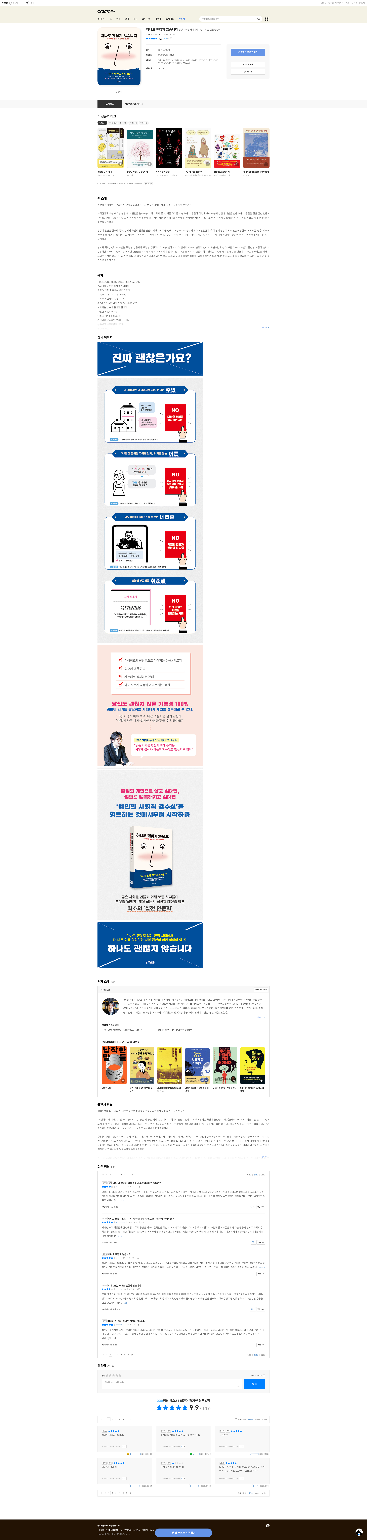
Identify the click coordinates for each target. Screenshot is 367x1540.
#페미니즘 (143, 123)
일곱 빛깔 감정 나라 (222, 171)
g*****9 (196, 1454)
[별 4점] (110, 1375)
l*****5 (119, 1325)
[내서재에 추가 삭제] (119, 164)
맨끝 (132, 1174)
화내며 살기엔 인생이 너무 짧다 (256, 171)
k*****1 (119, 1187)
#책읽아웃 (133, 123)
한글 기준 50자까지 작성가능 (114, 1382)
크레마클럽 (106, 11)
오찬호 (148, 34)
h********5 (135, 1486)
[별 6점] (113, 1375)
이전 (107, 1174)
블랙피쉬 (157, 34)
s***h (118, 1258)
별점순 (262, 1174)
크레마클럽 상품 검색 (210, 18)
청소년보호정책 (125, 1530)
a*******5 (120, 1222)
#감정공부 (102, 123)
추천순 (256, 1174)
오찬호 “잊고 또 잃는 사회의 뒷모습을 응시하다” (122, 1030)
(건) (166, 38)
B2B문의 (136, 1530)
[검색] (27, 3)
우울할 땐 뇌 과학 (104, 171)
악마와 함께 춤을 (163, 171)
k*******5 (194, 1486)
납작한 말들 (107, 1088)
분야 (32, 3)
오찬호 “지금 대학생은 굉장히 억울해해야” (174, 1030)
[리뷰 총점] (152, 38)
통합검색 (14, 3)
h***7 (255, 1486)
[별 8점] (116, 1375)
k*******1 (254, 1454)
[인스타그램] (268, 1525)
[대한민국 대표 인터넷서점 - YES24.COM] (5, 3)
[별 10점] (119, 1375)
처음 (103, 1174)
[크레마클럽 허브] (267, 19)
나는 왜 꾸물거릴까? (193, 171)
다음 (128, 1174)
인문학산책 (166, 50)
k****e (119, 1289)
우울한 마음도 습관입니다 (137, 171)
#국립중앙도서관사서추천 (117, 123)
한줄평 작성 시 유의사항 (264, 1375)
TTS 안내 (166, 68)
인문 (159, 50)
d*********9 (135, 1454)
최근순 (249, 1174)
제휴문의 (145, 1530)
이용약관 (100, 1530)
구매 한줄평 (241, 1419)
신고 (139, 1187)
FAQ (152, 1530)
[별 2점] (107, 1375)
